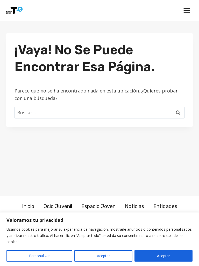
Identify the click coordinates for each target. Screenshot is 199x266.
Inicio (28, 206)
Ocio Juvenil (58, 206)
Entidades (165, 206)
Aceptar (103, 255)
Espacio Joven (98, 206)
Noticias (134, 206)
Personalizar (39, 255)
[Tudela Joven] (14, 10)
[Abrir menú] (187, 10)
